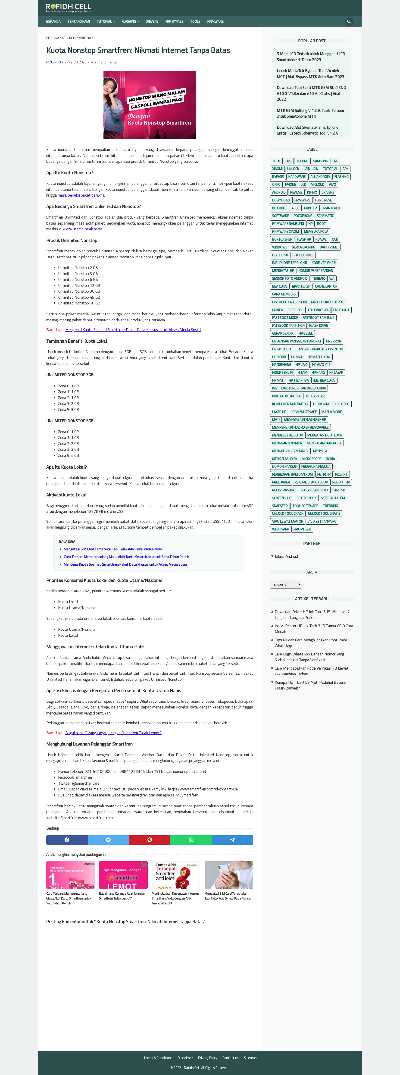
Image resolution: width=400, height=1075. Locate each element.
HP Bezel (306, 333)
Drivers (152, 21)
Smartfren (331, 208)
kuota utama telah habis (82, 229)
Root (321, 223)
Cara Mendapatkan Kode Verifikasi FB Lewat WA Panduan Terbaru (312, 671)
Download (281, 200)
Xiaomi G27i (302, 529)
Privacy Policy (207, 1057)
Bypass (278, 176)
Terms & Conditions (158, 1057)
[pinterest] (150, 840)
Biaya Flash (301, 286)
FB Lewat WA (318, 310)
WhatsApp (280, 529)
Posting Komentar (104, 62)
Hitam (302, 372)
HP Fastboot (282, 349)
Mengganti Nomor (287, 443)
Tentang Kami (79, 21)
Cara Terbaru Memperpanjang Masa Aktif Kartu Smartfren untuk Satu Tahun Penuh (126, 556)
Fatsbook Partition (288, 325)
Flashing (129, 21)
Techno (302, 161)
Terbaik (318, 278)
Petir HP (324, 474)
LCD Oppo (342, 404)
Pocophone (303, 215)
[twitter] (108, 840)
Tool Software (305, 505)
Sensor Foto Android (289, 278)
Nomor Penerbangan (316, 270)
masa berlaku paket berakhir (81, 195)
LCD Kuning (321, 404)
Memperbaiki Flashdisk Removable (300, 427)
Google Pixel (303, 255)
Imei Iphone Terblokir (289, 262)
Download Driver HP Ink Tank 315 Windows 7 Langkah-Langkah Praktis (312, 615)
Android (279, 192)
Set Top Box (306, 498)
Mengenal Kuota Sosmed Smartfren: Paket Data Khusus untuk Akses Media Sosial (133, 330)
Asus (296, 208)
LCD (303, 184)
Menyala (320, 451)
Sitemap (250, 1057)
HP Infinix (279, 357)
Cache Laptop (326, 286)
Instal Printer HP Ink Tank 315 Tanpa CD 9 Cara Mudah (314, 629)
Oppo (276, 184)
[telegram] (232, 840)
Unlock (293, 168)
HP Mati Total (319, 357)
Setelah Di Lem (333, 498)
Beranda (53, 21)
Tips (288, 161)
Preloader (281, 482)
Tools (195, 21)
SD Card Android (314, 490)
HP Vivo (302, 364)
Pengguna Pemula (316, 466)
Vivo (332, 184)
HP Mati (297, 357)
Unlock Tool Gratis (324, 513)
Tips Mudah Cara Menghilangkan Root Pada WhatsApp (311, 643)
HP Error (333, 341)
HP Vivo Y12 (321, 364)
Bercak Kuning (303, 247)
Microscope (311, 458)
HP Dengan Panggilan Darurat (297, 341)
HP (310, 223)
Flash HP (304, 239)
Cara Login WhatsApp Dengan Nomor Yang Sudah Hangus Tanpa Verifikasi (309, 657)
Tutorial (104, 21)
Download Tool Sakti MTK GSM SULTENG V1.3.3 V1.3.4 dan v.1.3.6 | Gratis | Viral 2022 (311, 93)
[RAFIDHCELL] (71, 8)
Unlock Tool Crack (287, 513)
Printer (310, 208)
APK (345, 168)
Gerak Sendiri (283, 333)
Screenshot (282, 498)
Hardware (297, 176)
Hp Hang (318, 372)
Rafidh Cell (192, 1067)
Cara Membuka (284, 294)
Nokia (330, 458)
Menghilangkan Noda (324, 443)
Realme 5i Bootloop (311, 482)
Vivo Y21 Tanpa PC (322, 521)
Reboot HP (341, 482)
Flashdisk (280, 255)
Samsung (320, 161)
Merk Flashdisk (284, 458)
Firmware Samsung (288, 223)
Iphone (290, 184)
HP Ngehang (281, 364)
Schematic (325, 215)
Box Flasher (282, 239)
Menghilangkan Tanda (290, 451)
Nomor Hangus (284, 466)
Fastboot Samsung (318, 317)
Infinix (312, 192)
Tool (276, 161)
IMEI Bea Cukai (324, 380)
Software (280, 215)
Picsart (341, 474)
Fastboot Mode (285, 317)
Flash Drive (318, 325)
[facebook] (67, 840)
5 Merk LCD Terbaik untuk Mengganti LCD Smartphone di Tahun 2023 (311, 57)
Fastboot (341, 310)
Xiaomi (277, 168)
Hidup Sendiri (282, 372)
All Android (320, 176)
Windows (279, 247)
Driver (277, 310)
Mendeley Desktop (287, 435)
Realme (296, 192)
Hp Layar (336, 372)
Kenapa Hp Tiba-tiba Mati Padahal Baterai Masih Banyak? (310, 685)
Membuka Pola (316, 231)
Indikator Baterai (286, 396)
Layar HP (279, 411)
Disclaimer (185, 1057)
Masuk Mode (332, 411)
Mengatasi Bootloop (324, 435)
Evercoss (295, 310)
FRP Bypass (174, 21)
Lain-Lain (311, 168)
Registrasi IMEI (284, 490)
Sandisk (338, 490)
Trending (330, 505)
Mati (276, 419)
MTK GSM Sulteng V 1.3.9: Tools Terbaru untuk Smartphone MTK (310, 113)
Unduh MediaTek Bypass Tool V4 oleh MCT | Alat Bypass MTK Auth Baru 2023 (310, 74)
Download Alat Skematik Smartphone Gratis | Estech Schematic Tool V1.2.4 (307, 130)
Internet (279, 208)
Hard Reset (324, 200)
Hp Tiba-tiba (299, 380)
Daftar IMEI (329, 247)
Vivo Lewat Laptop (287, 521)
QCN (335, 239)
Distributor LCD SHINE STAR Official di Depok (308, 302)
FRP (335, 161)
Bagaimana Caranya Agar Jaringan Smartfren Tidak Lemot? (113, 733)
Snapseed (280, 505)
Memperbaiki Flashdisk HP (305, 419)
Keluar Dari (315, 396)
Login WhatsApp (304, 411)
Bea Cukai (280, 286)
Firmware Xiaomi (286, 231)
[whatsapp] (191, 840)
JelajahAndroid (286, 556)
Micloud (317, 184)
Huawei (321, 239)
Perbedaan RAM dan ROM (292, 474)
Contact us (230, 1057)
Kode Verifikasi (324, 262)
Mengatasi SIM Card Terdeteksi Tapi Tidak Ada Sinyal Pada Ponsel (113, 549)
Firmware (215, 21)
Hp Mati (278, 380)
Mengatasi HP (283, 270)
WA (331, 278)
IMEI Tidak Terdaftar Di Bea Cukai (299, 388)
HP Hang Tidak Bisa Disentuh (320, 349)
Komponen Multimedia (290, 404)
